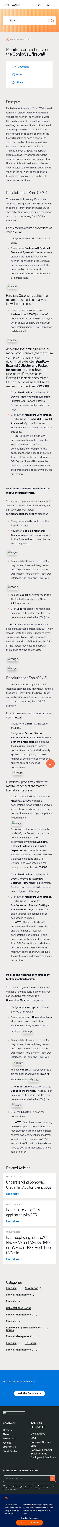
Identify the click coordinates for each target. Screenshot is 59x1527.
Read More (12, 1194)
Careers (7, 1430)
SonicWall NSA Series (18, 1308)
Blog (33, 1437)
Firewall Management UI (20, 1314)
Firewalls (11, 1288)
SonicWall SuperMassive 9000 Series (23, 1328)
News (6, 1434)
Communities (38, 1433)
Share (19, 82)
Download (23, 66)
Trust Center (10, 1451)
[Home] (11, 5)
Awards (7, 1442)
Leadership (9, 1438)
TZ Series (30, 1343)
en (39, 5)
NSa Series (31, 1288)
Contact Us (9, 1447)
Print (19, 74)
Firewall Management (18, 1294)
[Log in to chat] (50, 763)
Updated (14, 39)
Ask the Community (29, 1393)
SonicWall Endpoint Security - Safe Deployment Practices (43, 1454)
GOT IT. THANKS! (29, 1522)
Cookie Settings (29, 1518)
